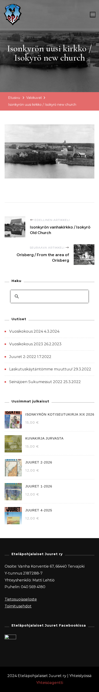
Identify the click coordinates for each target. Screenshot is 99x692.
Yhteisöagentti (49, 682)
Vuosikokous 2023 (26, 344)
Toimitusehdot (18, 606)
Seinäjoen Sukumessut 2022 (35, 382)
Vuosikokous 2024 (26, 331)
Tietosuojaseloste (21, 599)
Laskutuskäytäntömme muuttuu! (41, 369)
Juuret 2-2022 (22, 357)
